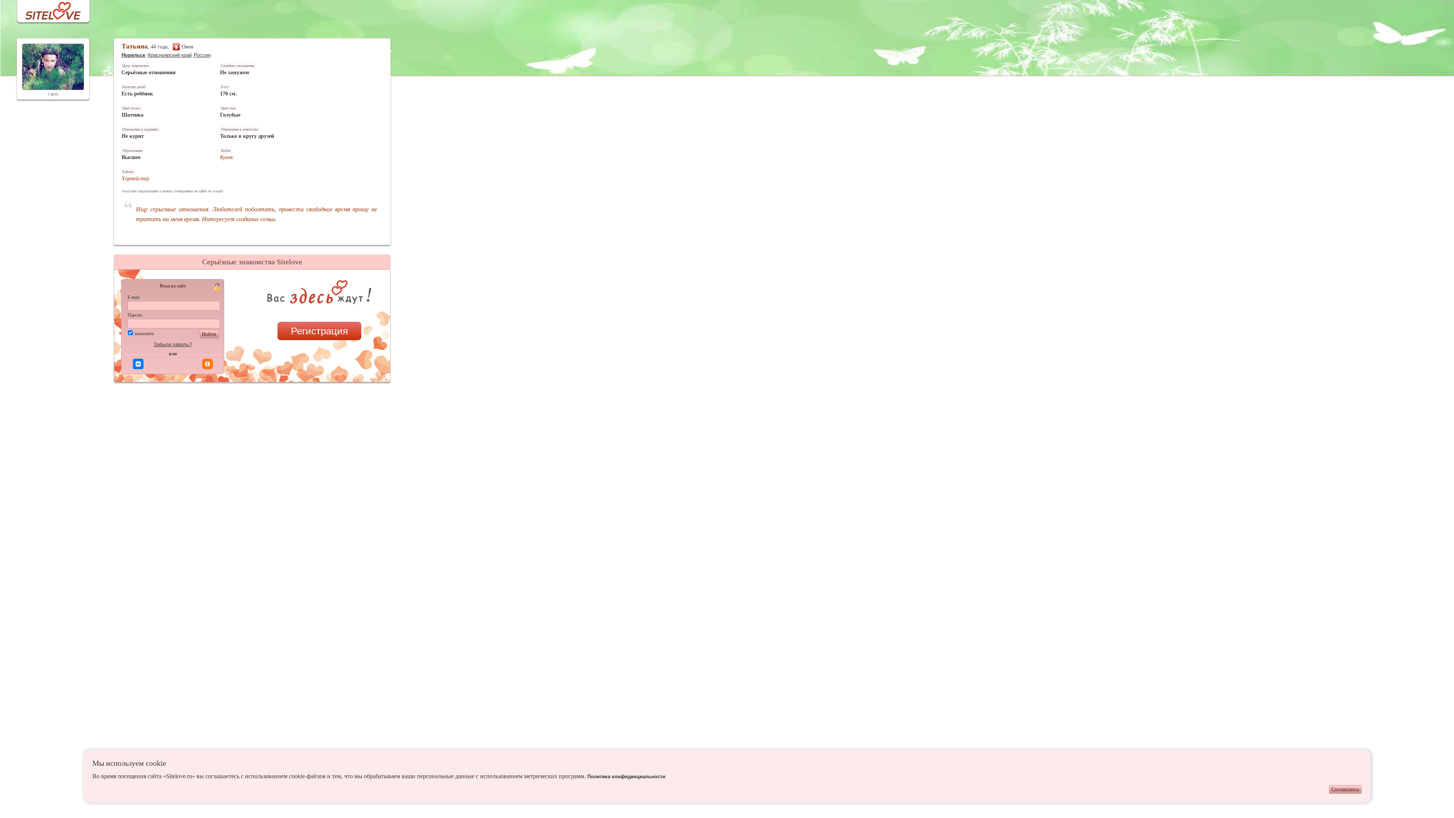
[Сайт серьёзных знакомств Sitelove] (47, 9)
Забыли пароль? (173, 344)
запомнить (144, 333)
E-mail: (134, 297)
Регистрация (319, 331)
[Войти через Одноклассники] (207, 364)
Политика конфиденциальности (626, 776)
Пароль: (135, 315)
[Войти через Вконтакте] (138, 364)
